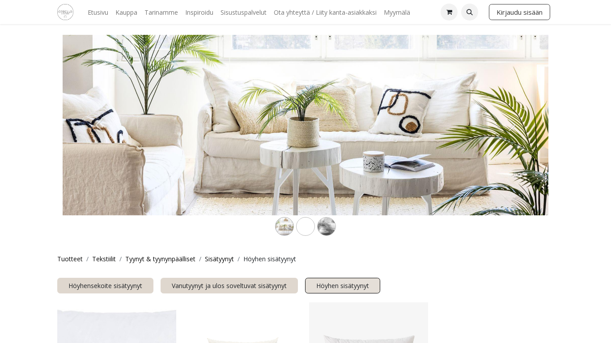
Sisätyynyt (219, 259)
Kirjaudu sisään (519, 12)
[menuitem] (98, 12)
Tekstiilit (104, 259)
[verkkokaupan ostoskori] (449, 12)
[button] (469, 12)
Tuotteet (70, 259)
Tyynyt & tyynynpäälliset (160, 259)
